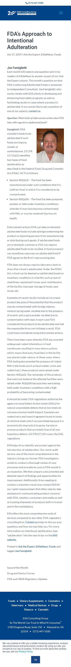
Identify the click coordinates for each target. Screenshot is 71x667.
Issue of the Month (17, 567)
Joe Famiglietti (23, 550)
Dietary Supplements (32, 600)
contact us (34, 111)
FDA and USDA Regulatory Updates (27, 579)
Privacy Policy (25, 651)
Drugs (54, 605)
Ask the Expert (31, 54)
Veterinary (17, 605)
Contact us (31, 522)
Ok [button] (35, 659)
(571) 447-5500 (41, 631)
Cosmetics (54, 600)
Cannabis (43, 609)
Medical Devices (37, 605)
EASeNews (47, 54)
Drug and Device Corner (21, 573)
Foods (57, 54)
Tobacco (28, 609)
